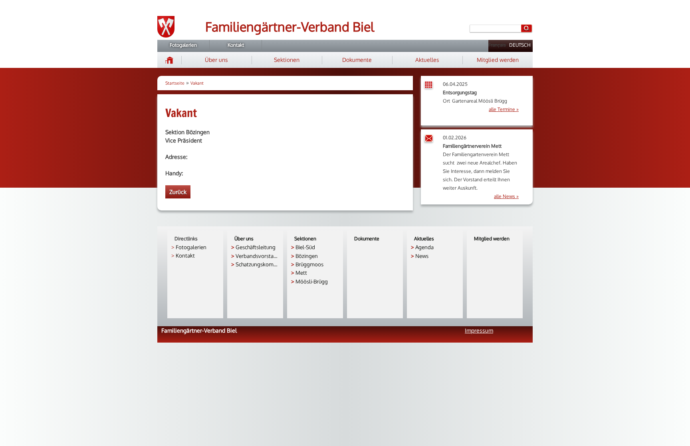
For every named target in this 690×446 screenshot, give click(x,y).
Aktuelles (427, 59)
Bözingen (306, 255)
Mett (301, 272)
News (421, 255)
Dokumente (357, 59)
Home (169, 60)
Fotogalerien (183, 45)
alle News (504, 196)
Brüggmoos (309, 264)
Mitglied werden (498, 59)
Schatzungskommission (257, 264)
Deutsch (520, 45)
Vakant (197, 83)
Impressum (479, 330)
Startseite (174, 83)
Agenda (424, 247)
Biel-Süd (305, 247)
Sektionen (286, 59)
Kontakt (236, 45)
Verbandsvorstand (257, 255)
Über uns (216, 59)
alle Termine (502, 109)
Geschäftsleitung (256, 247)
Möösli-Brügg (311, 281)
